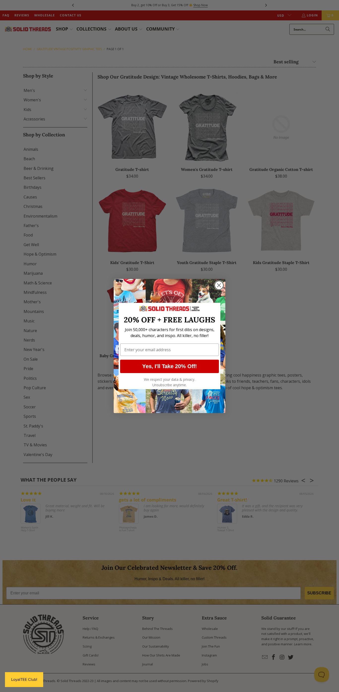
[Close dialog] (219, 285)
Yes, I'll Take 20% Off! (169, 366)
